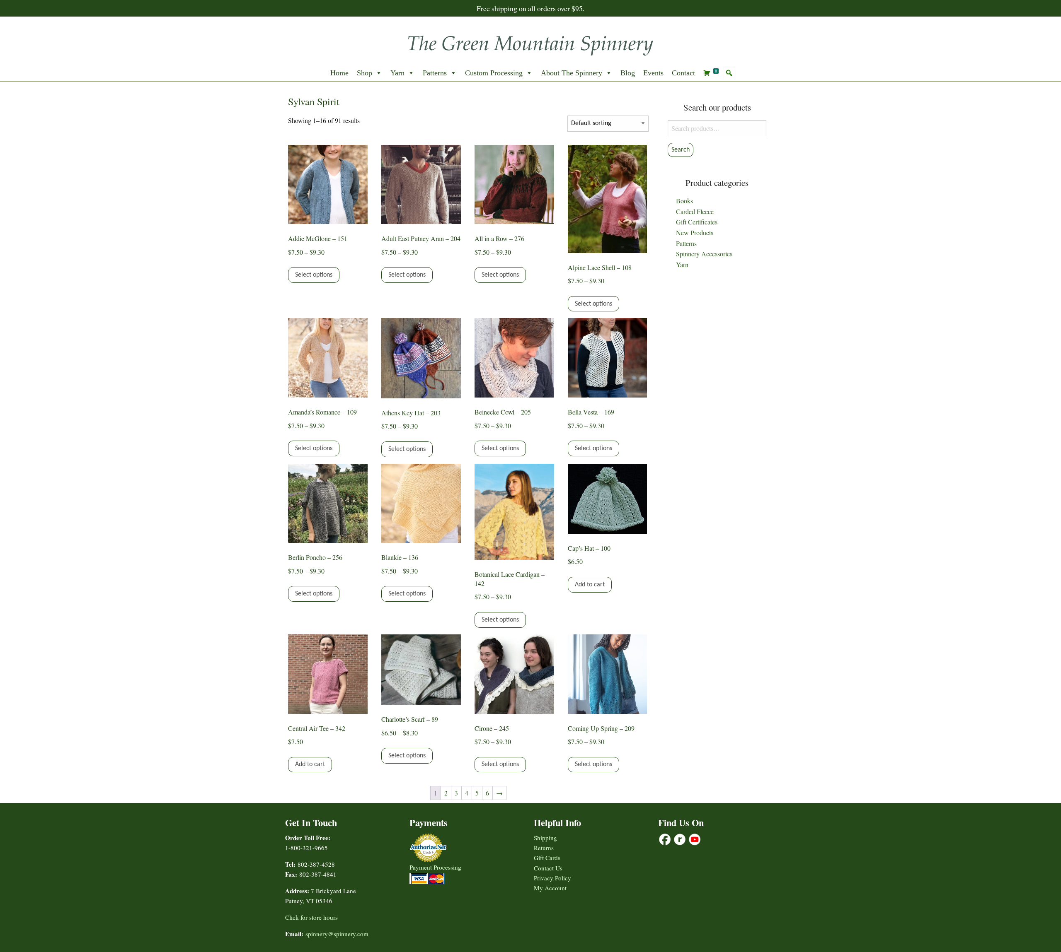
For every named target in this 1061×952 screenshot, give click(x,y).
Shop (364, 73)
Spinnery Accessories (704, 253)
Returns (544, 848)
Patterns (435, 73)
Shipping (545, 838)
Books (684, 200)
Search (680, 150)
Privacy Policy (552, 878)
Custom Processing (494, 73)
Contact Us (548, 868)
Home (339, 73)
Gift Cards (547, 857)
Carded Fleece (695, 211)
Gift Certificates (696, 221)
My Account (550, 888)
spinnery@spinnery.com (336, 934)
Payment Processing (435, 867)
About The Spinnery (571, 73)
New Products (694, 232)
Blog (627, 73)
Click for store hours (311, 917)
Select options (313, 275)
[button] (729, 73)
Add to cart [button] (590, 584)
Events (653, 73)
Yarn (397, 73)
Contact (683, 73)
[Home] (530, 43)
